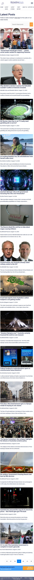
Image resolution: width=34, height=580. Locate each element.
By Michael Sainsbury (5, 443)
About (26, 577)
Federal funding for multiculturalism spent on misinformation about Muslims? (15, 369)
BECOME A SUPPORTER (30, 568)
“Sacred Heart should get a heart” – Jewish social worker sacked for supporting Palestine (15, 51)
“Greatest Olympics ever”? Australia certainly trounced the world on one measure (15, 334)
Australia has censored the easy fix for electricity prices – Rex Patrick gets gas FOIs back (16, 510)
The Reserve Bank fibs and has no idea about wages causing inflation (15, 228)
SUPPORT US (31, 7)
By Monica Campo (5, 55)
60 (23, 561)
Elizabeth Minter (14, 90)
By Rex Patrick (4, 196)
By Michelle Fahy (4, 267)
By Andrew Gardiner (5, 161)
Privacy (31, 579)
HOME (1, 7)
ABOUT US (25, 7)
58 (15, 561)
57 (10, 561)
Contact (30, 577)
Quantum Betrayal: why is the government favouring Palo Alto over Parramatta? (14, 192)
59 (19, 561)
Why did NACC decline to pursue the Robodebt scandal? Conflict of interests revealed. (15, 86)
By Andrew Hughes (5, 125)
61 (27, 561)
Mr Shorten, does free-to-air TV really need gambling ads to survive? (14, 122)
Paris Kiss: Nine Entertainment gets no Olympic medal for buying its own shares (16, 404)
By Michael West (4, 337)
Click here (17, 18)
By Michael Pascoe (5, 231)
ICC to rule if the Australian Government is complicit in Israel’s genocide (14, 546)
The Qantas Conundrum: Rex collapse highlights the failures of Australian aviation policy (16, 440)
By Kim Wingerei (4, 302)
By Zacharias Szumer (5, 373)
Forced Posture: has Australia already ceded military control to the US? (14, 263)
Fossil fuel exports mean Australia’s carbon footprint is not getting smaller (14, 298)
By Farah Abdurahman (6, 549)
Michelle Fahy (3, 90)
